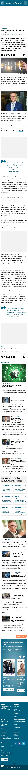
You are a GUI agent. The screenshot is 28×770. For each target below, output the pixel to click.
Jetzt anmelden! (4, 759)
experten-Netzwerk (4, 735)
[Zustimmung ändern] (2, 765)
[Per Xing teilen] (12, 55)
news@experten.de (4, 739)
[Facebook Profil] (19, 743)
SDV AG (21, 130)
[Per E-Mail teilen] (2, 55)
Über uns (2, 734)
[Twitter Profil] (23, 743)
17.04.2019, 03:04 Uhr (11, 34)
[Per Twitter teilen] (14, 55)
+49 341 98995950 (6, 709)
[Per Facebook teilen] (9, 55)
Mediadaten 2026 (18, 727)
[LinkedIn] (15, 743)
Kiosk (3, 746)
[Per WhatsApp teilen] (7, 55)
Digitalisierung (4, 28)
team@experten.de (7, 737)
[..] (23, 353)
